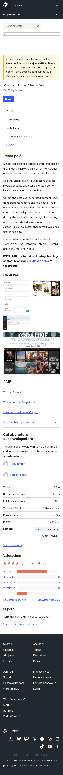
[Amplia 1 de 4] (25, 284)
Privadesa (9, 661)
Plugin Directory (11, 14)
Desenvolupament (17, 136)
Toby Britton (15, 90)
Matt (7, 705)
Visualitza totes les (48, 599)
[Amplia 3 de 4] (25, 319)
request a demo (39, 261)
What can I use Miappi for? (19, 402)
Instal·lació (13, 128)
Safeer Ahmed (18, 474)
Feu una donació (44, 683)
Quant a (8, 644)
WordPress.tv (12, 688)
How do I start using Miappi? (20, 412)
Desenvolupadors (13, 683)
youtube (54, 536)
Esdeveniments (42, 677)
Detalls (11, 111)
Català (14, 730)
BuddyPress (12, 716)
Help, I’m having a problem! (19, 422)
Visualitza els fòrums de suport (21, 624)
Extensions (39, 655)
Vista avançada (12, 545)
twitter (45, 536)
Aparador (38, 644)
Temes (37, 649)
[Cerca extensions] (37, 26)
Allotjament (9, 655)
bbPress (9, 710)
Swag (38, 688)
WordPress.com (14, 699)
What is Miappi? (12, 392)
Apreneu (8, 671)
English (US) (53, 521)
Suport (10, 144)
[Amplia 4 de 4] (55, 336)
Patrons (37, 661)
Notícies (8, 649)
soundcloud (52, 529)
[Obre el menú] (58, 5)
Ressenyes (13, 120)
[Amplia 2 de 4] (55, 284)
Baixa (8, 99)
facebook (40, 529)
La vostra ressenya (14, 599)
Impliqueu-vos (41, 671)
